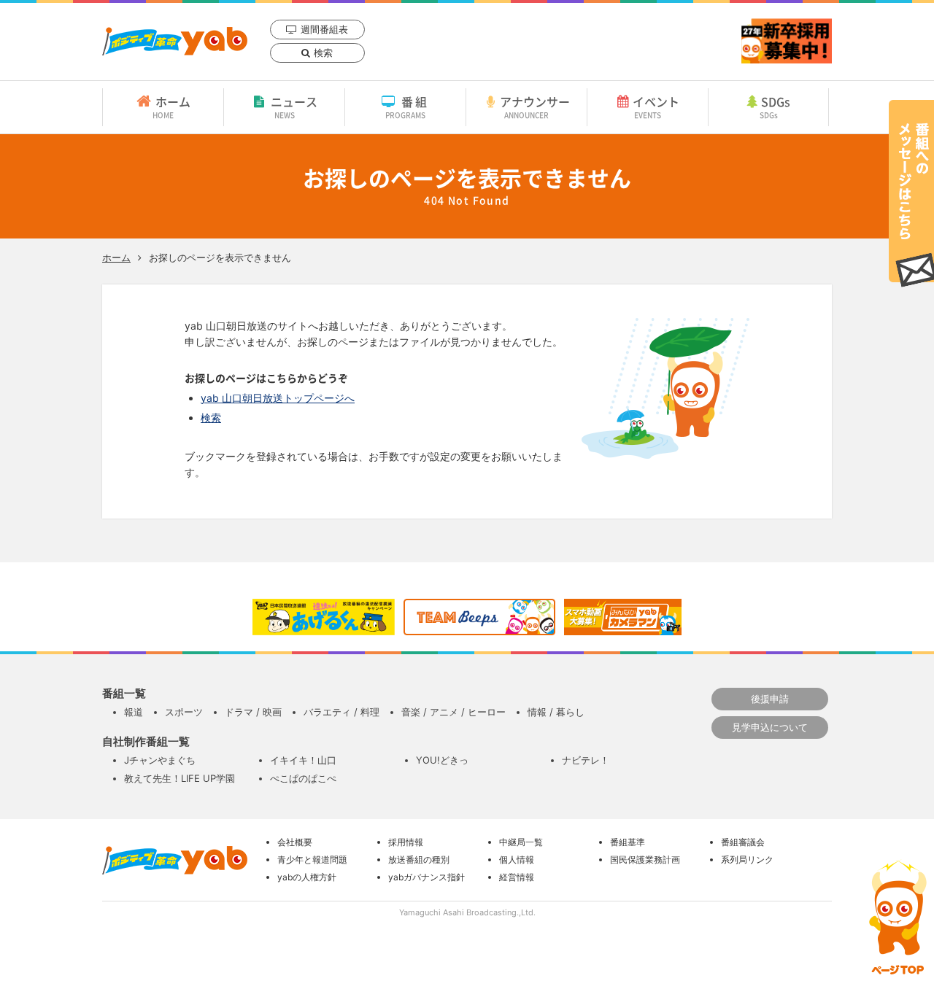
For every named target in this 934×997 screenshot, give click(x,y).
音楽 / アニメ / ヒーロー (453, 712)
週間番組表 (324, 29)
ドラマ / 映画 (253, 712)
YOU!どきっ (442, 760)
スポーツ (184, 712)
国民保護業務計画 (645, 859)
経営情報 (516, 877)
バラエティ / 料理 (341, 712)
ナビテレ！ (585, 760)
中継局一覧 (521, 842)
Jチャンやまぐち (160, 760)
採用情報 (405, 842)
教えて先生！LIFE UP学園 (179, 778)
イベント (656, 106)
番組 (407, 106)
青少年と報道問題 (312, 859)
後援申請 (770, 699)
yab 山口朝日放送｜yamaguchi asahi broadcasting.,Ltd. (174, 41)
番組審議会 (743, 842)
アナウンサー (535, 106)
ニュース (294, 106)
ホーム (171, 106)
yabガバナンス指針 (426, 877)
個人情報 (516, 859)
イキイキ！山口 (303, 760)
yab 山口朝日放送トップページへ (278, 398)
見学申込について (770, 727)
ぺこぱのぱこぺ (303, 778)
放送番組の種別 (418, 859)
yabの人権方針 (306, 877)
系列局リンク (747, 859)
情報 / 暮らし (556, 712)
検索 (323, 52)
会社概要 (294, 842)
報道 (133, 712)
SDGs (775, 106)
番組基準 (627, 842)
